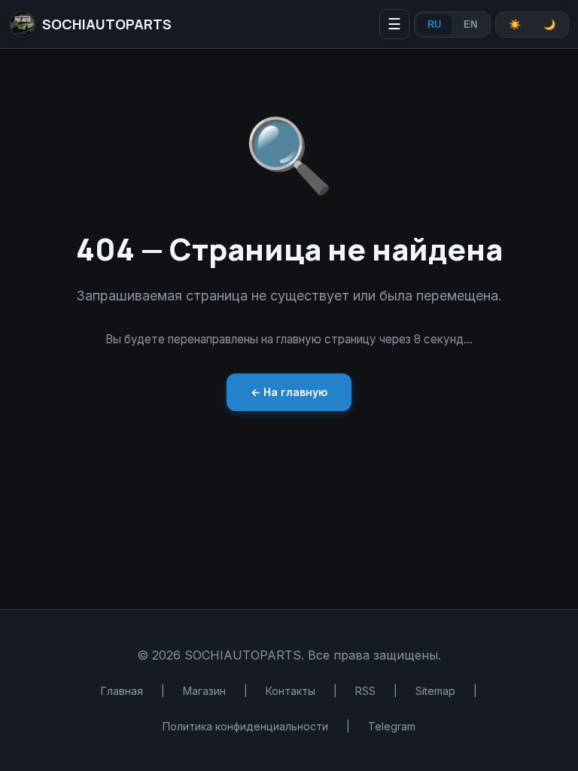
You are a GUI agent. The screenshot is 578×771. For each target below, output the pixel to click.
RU (434, 24)
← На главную (289, 392)
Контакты (290, 690)
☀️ (515, 24)
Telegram (391, 726)
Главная (122, 690)
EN (470, 24)
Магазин (204, 690)
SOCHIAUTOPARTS (107, 24)
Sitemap (435, 690)
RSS (365, 690)
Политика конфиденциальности (245, 726)
